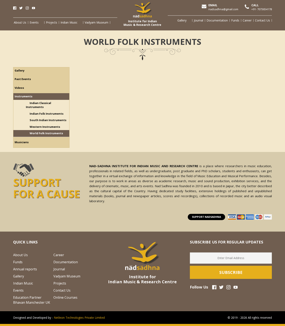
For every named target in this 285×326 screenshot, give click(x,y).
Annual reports (25, 269)
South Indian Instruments (48, 120)
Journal (198, 20)
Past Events (23, 79)
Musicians (22, 142)
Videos (19, 88)
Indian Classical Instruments (38, 105)
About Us (20, 22)
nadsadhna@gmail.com (223, 9)
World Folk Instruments (46, 133)
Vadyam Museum (96, 22)
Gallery (182, 20)
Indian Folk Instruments (46, 113)
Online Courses (65, 297)
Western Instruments (45, 127)
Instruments (23, 96)
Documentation (217, 20)
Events (34, 22)
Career (247, 20)
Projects (51, 22)
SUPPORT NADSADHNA (206, 217)
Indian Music (69, 22)
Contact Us (262, 20)
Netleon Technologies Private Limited (79, 318)
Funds (235, 20)
